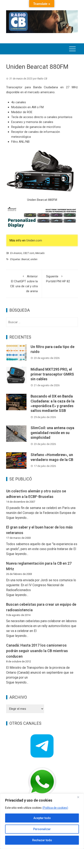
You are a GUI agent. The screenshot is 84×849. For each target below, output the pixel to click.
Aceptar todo (42, 818)
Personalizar (42, 829)
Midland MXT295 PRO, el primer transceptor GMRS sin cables (52, 374)
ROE (29, 112)
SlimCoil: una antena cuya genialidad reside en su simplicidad (52, 433)
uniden (33, 259)
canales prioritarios (59, 117)
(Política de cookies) (55, 807)
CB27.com (28, 253)
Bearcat (25, 259)
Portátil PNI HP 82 (58, 279)
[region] (42, 821)
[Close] (79, 797)
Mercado (40, 253)
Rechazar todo (42, 840)
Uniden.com (34, 240)
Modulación (19, 107)
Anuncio (17, 253)
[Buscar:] (42, 322)
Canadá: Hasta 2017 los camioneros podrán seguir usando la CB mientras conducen (37, 650)
